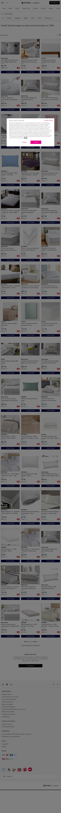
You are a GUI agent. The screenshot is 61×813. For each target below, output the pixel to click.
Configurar (24, 142)
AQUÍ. (26, 137)
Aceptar (36, 142)
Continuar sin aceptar (48, 120)
